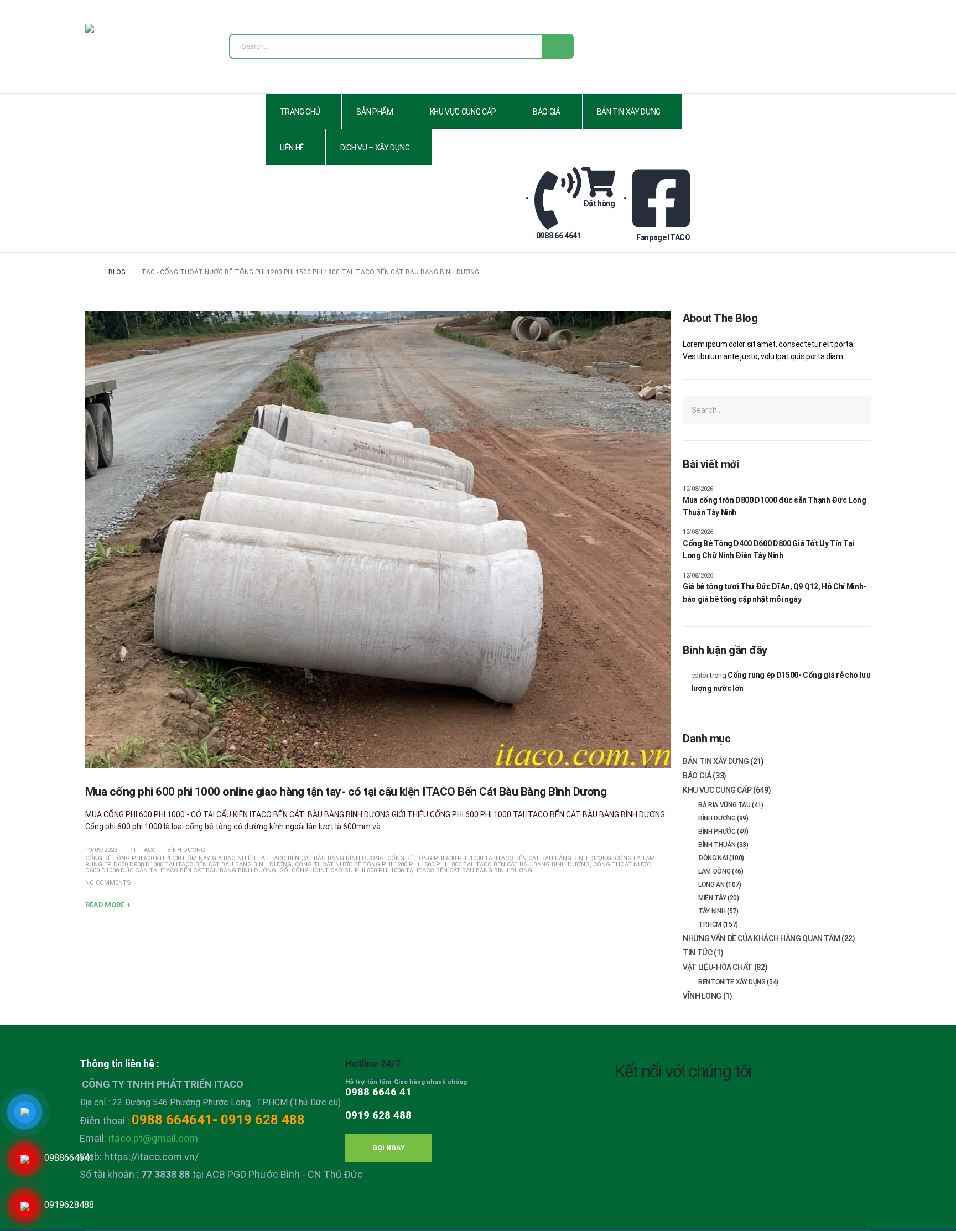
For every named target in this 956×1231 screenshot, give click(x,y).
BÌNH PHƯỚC (717, 831)
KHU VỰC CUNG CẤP (463, 111)
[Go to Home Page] (89, 272)
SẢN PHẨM (374, 111)
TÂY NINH (711, 911)
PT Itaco (142, 850)
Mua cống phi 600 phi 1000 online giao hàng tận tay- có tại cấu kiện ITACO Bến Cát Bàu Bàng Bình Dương (345, 791)
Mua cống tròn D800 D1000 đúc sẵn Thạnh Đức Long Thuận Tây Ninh (774, 506)
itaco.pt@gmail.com (153, 1138)
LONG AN (711, 885)
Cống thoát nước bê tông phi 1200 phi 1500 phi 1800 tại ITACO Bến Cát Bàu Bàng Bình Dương (442, 864)
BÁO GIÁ (546, 111)
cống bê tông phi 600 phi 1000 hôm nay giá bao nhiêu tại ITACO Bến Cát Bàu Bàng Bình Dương (234, 858)
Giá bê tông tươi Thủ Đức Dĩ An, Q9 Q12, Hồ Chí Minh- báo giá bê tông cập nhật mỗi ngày (774, 592)
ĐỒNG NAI (713, 858)
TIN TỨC (698, 952)
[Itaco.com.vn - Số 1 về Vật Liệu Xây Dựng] (121, 49)
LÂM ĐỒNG (714, 871)
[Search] (557, 46)
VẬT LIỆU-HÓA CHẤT (717, 967)
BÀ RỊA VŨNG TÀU (724, 805)
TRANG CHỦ (300, 111)
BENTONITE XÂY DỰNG (732, 982)
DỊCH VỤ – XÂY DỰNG (375, 147)
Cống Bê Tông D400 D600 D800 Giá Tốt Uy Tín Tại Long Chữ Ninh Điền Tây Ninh (768, 549)
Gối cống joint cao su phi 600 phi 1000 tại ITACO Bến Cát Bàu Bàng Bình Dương (405, 870)
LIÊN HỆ (292, 147)
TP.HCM (709, 924)
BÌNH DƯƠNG (186, 850)
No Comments (108, 882)
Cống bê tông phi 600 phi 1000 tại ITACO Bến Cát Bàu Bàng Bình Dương (499, 858)
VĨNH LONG (702, 995)
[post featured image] (378, 539)
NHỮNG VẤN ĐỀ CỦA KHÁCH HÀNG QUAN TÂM (761, 938)
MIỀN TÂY (712, 898)
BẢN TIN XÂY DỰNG (629, 111)
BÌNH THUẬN (717, 845)
